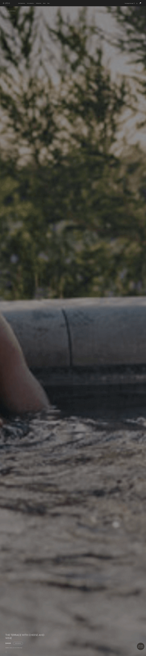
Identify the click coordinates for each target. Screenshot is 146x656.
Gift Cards (140, 645)
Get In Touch (140, 647)
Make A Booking (18, 643)
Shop (48, 3)
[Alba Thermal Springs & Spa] (6, 3)
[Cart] (140, 3)
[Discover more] (6, 651)
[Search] (137, 3)
